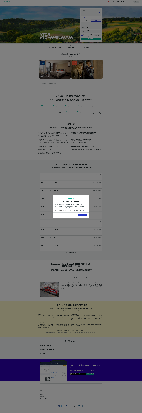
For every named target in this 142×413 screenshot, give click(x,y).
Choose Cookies (72, 215)
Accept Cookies (82, 215)
